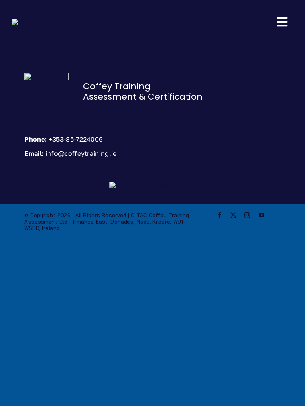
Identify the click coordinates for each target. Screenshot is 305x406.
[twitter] (233, 215)
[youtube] (261, 215)
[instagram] (247, 215)
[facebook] (219, 215)
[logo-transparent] (23, 21)
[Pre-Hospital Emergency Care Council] (151, 184)
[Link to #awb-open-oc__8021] (282, 22)
